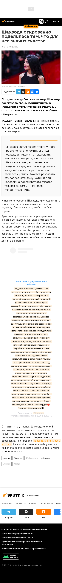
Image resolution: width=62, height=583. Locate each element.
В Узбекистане (31, 458)
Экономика (46, 503)
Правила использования (35, 529)
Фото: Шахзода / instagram (14, 86)
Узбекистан (45, 458)
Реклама (25, 548)
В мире (33, 503)
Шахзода (6, 464)
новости (7, 503)
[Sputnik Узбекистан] (9, 22)
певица (17, 464)
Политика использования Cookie (17, 537)
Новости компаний (11, 548)
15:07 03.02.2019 (10, 46)
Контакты (17, 529)
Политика (20, 503)
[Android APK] (10, 557)
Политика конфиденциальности (17, 533)
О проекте (7, 529)
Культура (6, 458)
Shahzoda (38, 413)
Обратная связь (38, 548)
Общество (18, 458)
